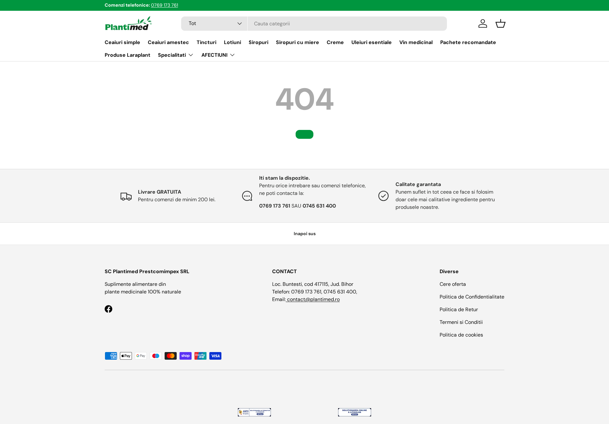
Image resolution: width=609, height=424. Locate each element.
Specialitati (172, 55)
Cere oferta (453, 284)
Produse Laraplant (127, 55)
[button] (501, 23)
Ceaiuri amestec (168, 42)
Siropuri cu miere (297, 42)
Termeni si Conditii (461, 322)
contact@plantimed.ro (313, 299)
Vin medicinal (416, 42)
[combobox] (314, 23)
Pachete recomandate (468, 42)
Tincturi (206, 42)
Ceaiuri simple (122, 42)
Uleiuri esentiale (371, 42)
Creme (335, 42)
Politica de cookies (461, 334)
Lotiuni (232, 42)
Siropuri (258, 42)
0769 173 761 (164, 5)
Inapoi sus (305, 233)
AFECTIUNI (214, 55)
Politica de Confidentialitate (472, 296)
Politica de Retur (459, 309)
